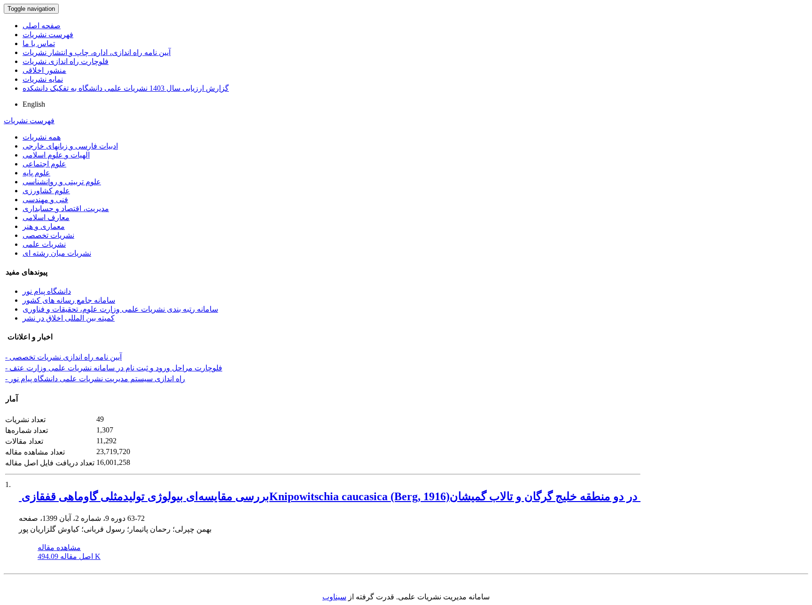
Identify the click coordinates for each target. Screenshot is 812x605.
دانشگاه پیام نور (47, 291)
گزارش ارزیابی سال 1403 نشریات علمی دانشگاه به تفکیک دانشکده (126, 88)
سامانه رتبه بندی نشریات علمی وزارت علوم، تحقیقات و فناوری (120, 309)
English (34, 104)
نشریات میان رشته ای (57, 253)
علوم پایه (36, 173)
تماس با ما (39, 43)
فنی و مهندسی (45, 200)
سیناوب (334, 597)
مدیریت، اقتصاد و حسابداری (66, 208)
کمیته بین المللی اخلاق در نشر (69, 318)
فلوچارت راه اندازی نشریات (66, 61)
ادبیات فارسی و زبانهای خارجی (70, 146)
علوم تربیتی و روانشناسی (62, 182)
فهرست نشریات (48, 35)
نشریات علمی (44, 244)
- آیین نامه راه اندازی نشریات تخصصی (63, 357)
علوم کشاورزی (46, 191)
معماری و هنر (44, 226)
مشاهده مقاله (59, 547)
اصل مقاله (69, 556)
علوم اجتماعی (44, 164)
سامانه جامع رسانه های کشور (69, 300)
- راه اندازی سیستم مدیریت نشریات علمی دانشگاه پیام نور (95, 379)
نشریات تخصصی (48, 235)
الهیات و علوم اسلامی (56, 155)
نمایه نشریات (43, 79)
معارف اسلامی (46, 217)
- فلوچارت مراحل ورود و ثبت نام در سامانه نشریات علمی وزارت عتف (113, 368)
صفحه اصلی (42, 26)
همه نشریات (42, 137)
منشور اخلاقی (44, 70)
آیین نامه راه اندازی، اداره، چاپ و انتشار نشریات (97, 52)
